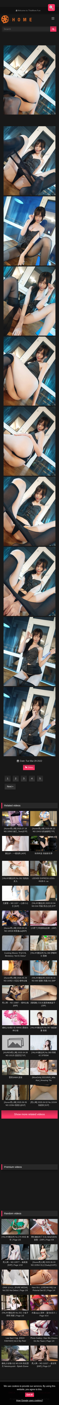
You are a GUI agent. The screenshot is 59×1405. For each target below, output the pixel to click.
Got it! (29, 1394)
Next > (10, 786)
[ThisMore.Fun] (24, 19)
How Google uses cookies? (29, 1400)
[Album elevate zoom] (51, 7)
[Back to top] (50, 1397)
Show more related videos (29, 1114)
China (30, 767)
